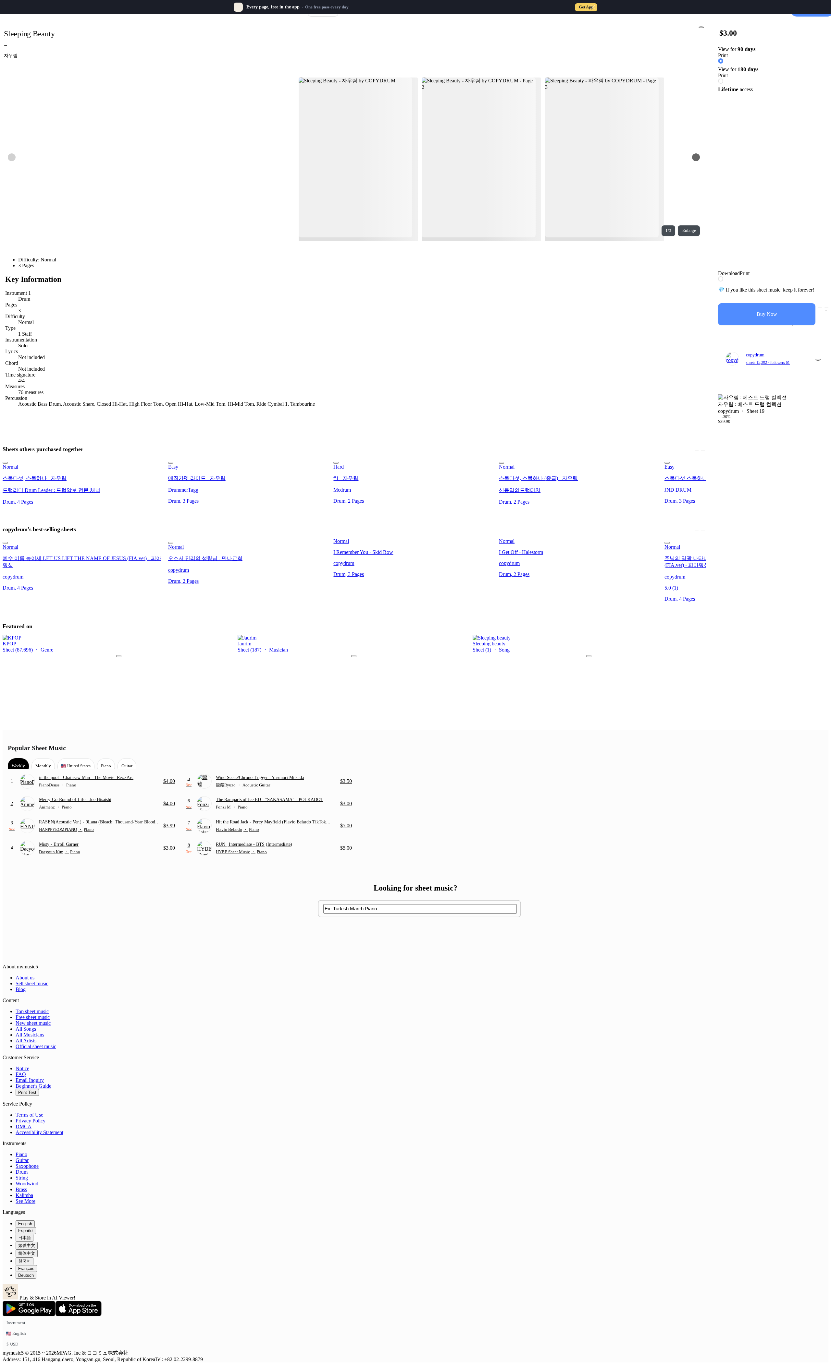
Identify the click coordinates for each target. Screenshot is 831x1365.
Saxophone (27, 1166)
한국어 (24, 1261)
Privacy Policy (30, 1120)
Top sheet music (32, 1011)
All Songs (26, 1029)
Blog (21, 989)
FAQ (21, 1074)
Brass (21, 1189)
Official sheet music (36, 1046)
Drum (22, 1172)
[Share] (701, 27)
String (22, 1177)
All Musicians (30, 1034)
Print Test (27, 1092)
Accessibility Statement (39, 1132)
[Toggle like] (826, 307)
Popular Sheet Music (37, 747)
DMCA (23, 1126)
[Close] (592, 7)
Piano (21, 1154)
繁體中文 (26, 1245)
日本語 (24, 1237)
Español (25, 1230)
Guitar (22, 1160)
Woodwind (27, 1183)
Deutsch (26, 1275)
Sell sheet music (32, 983)
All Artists (26, 1040)
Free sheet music (33, 1017)
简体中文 (26, 1253)
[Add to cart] (820, 307)
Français (26, 1268)
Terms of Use (29, 1115)
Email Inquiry (30, 1080)
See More (25, 1201)
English (25, 1223)
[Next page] (696, 157)
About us (25, 977)
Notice (22, 1068)
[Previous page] (12, 157)
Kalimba (24, 1195)
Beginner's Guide (33, 1086)
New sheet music (33, 1023)
